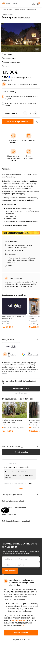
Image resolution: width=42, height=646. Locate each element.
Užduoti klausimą (21, 452)
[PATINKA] (37, 121)
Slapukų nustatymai (21, 639)
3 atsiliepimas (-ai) (13, 356)
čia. (23, 625)
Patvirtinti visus (21, 632)
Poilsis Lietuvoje (20, 9)
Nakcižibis (10, 14)
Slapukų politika (18, 620)
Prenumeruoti (10, 570)
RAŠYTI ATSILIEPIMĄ (21, 388)
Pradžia (11, 9)
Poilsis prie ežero (32, 9)
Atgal (4, 9)
